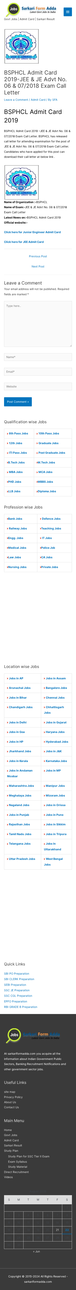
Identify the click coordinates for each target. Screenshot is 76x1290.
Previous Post (38, 256)
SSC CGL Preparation (18, 995)
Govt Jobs (10, 1135)
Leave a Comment (16, 99)
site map (9, 1091)
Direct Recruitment (16, 1172)
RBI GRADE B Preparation (20, 1007)
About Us (10, 1102)
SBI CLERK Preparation (19, 979)
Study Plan (11, 1150)
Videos (8, 1177)
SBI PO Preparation (16, 973)
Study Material (17, 1166)
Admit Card (38, 99)
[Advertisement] (38, 618)
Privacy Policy (13, 1097)
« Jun (36, 1251)
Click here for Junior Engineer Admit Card (32, 232)
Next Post (38, 266)
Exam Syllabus (17, 1161)
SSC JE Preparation (17, 990)
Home (8, 1130)
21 (57, 1230)
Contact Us (11, 1107)
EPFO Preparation (15, 1001)
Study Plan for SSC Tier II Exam (28, 1156)
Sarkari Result (13, 1145)
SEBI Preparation (15, 984)
